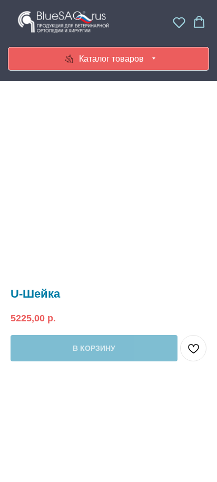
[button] (179, 22)
